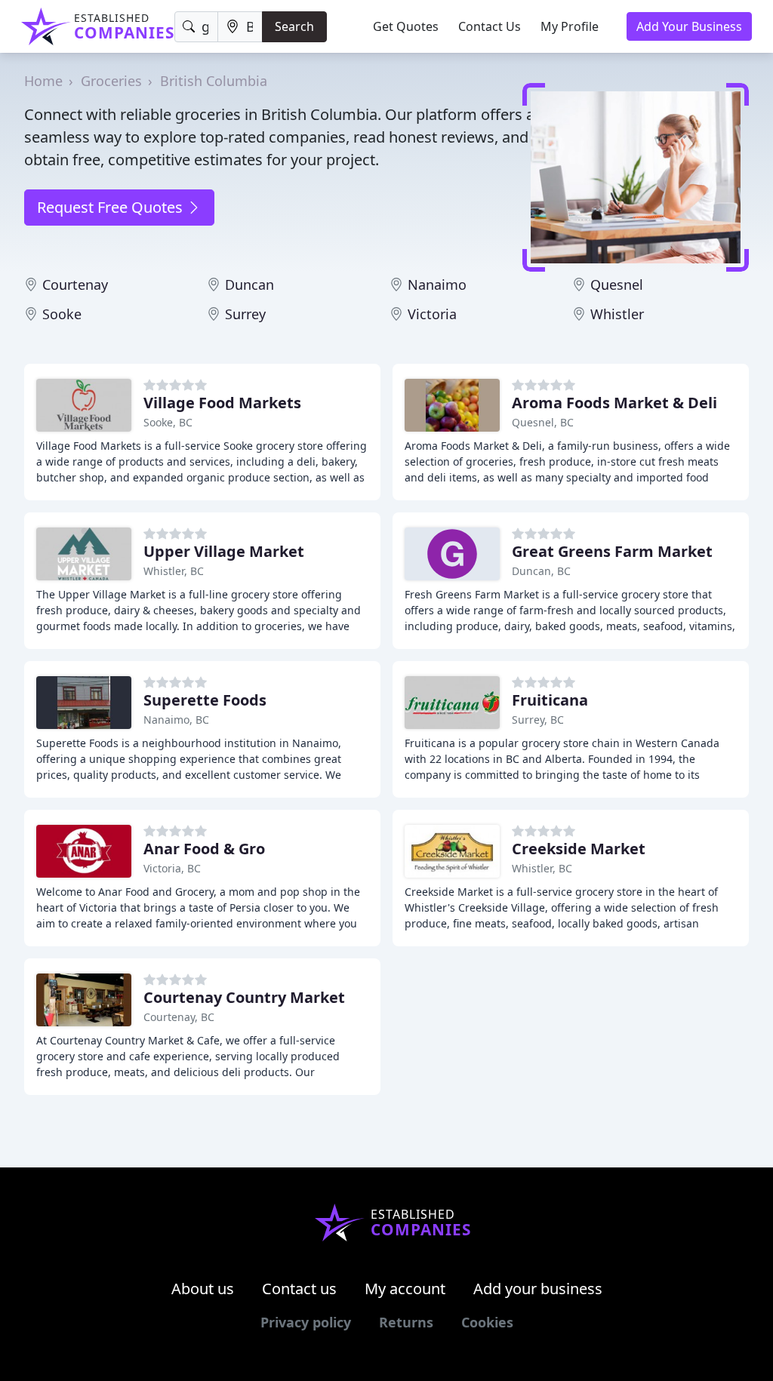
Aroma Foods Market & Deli (614, 402)
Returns (406, 1322)
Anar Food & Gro (204, 848)
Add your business (537, 1288)
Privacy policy (305, 1322)
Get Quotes (406, 26)
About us (202, 1288)
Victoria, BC (172, 868)
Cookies (487, 1322)
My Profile (569, 26)
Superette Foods (204, 700)
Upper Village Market (223, 551)
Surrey (245, 314)
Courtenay (75, 284)
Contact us (299, 1288)
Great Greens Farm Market (612, 551)
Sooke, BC (167, 422)
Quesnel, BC (543, 422)
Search (294, 26)
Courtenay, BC (178, 1017)
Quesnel (616, 284)
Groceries (111, 81)
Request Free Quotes (111, 207)
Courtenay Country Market (244, 997)
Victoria (432, 314)
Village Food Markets (222, 402)
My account (405, 1288)
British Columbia (213, 81)
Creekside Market (578, 848)
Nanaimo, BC (176, 719)
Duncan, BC (541, 571)
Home (43, 81)
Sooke (62, 314)
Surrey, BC (538, 719)
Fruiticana (550, 700)
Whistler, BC (173, 571)
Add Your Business (689, 26)
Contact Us (489, 26)
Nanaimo (437, 284)
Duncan (249, 284)
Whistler (617, 314)
